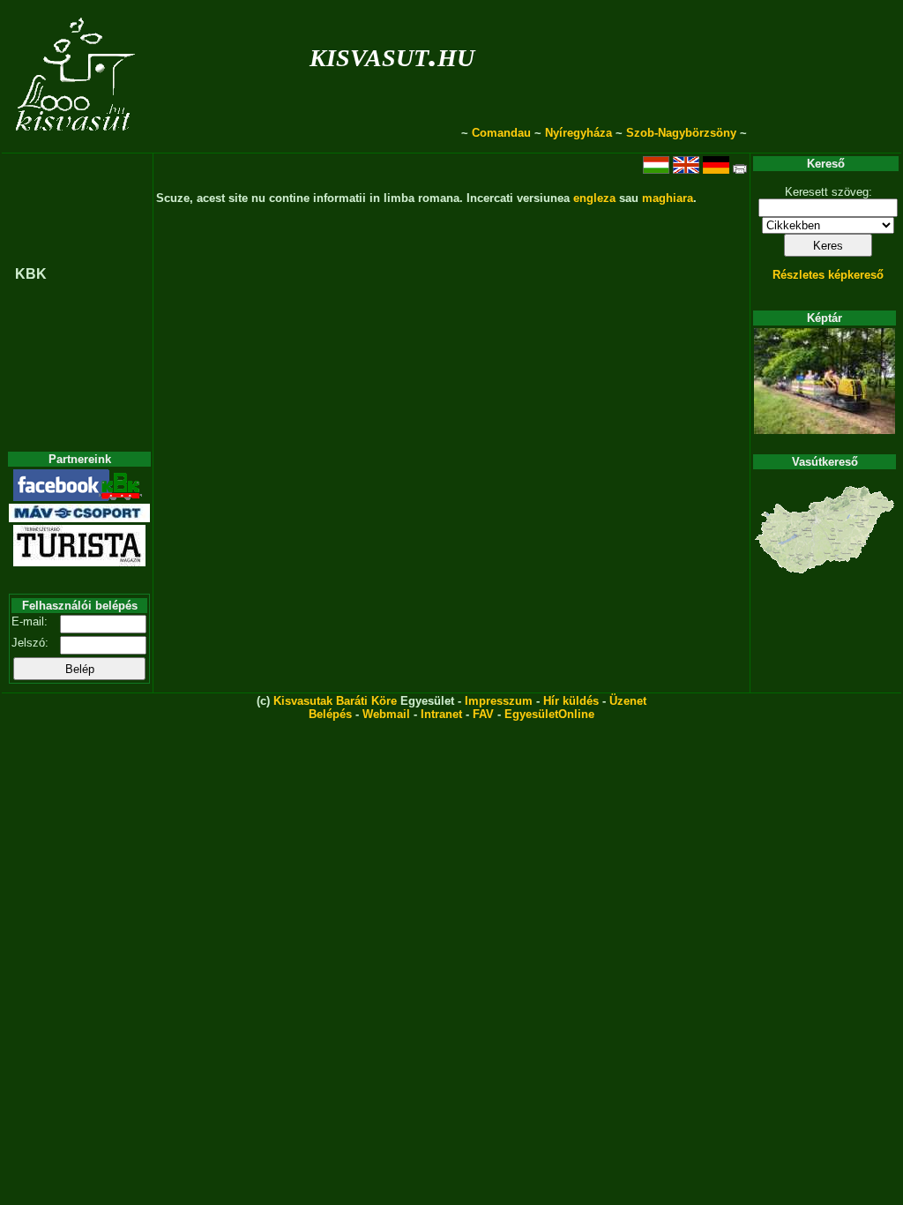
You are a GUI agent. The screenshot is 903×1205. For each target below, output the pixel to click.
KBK (31, 273)
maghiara (667, 198)
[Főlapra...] (77, 143)
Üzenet (627, 700)
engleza (594, 198)
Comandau (501, 132)
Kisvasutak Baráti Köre (335, 700)
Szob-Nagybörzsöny (681, 132)
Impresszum (499, 700)
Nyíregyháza (578, 132)
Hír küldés (571, 700)
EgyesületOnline (549, 714)
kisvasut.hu (392, 54)
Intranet (441, 714)
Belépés (330, 714)
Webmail (386, 714)
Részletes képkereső (828, 274)
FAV (483, 714)
